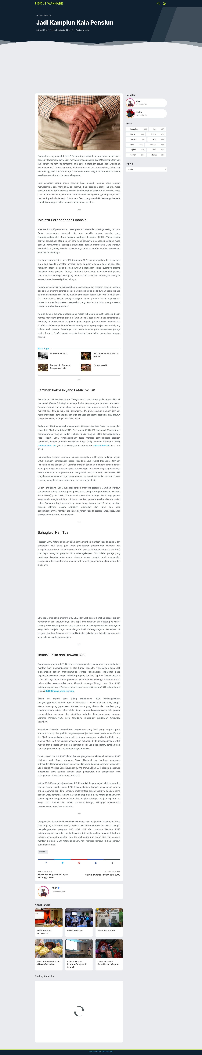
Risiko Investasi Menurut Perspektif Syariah (76, 964)
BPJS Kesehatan (75, 930)
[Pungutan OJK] (86, 367)
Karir (155, 129)
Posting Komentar (82, 30)
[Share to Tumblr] (112, 862)
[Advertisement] (101, 70)
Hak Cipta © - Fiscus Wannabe (101, 1051)
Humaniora (134, 129)
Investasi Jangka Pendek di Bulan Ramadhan (48, 962)
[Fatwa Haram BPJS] (43, 356)
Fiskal (132, 134)
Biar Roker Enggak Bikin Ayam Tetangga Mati (53, 876)
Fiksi (154, 150)
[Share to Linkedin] (95, 862)
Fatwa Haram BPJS (58, 353)
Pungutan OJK (100, 365)
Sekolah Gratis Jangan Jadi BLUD (102, 874)
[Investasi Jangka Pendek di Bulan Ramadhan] (49, 948)
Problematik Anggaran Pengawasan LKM (60, 366)
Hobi (132, 145)
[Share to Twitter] (62, 862)
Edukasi (153, 145)
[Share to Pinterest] (79, 862)
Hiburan (154, 155)
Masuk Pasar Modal (107, 930)
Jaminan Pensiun (101, 445)
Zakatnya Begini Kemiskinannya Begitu (108, 962)
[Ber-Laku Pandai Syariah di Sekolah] (86, 356)
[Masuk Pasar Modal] (109, 917)
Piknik (154, 139)
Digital (133, 150)
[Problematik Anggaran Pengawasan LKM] (43, 367)
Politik (153, 134)
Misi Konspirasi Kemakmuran (44, 932)
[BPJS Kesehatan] (79, 917)
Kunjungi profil (141, 104)
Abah (55, 887)
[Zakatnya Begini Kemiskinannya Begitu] (109, 948)
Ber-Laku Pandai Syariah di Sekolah (105, 354)
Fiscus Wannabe (49, 3)
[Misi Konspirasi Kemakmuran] (49, 917)
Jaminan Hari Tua (47, 445)
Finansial (43, 852)
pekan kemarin (59, 691)
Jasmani (133, 155)
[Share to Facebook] (46, 862)
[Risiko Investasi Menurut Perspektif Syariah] (79, 948)
